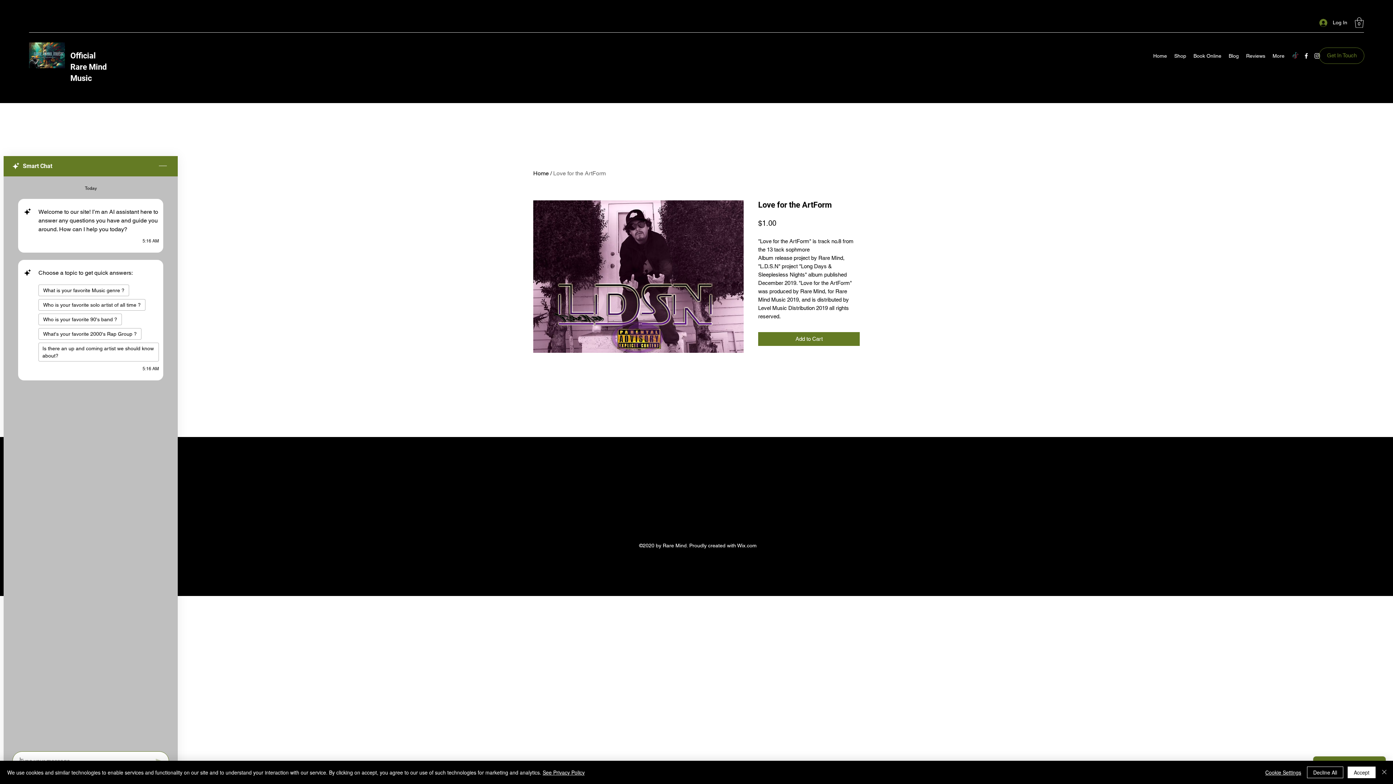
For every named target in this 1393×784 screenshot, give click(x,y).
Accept (1361, 772)
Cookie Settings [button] (1283, 772)
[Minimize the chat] (163, 166)
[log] (91, 461)
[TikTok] (1295, 56)
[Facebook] (1306, 56)
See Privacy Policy (564, 772)
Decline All (1325, 772)
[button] (1359, 22)
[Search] (866, 39)
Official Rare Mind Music (88, 67)
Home (541, 173)
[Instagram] (1317, 56)
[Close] (1384, 772)
